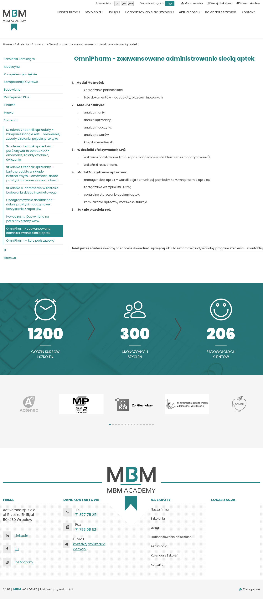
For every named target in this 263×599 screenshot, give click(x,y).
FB (17, 548)
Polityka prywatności (56, 589)
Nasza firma (67, 12)
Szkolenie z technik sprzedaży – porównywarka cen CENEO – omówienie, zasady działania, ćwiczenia (30, 153)
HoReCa (10, 258)
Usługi (113, 12)
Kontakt (248, 12)
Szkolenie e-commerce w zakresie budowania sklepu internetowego (32, 190)
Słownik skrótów (249, 3)
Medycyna (12, 66)
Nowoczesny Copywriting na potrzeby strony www (27, 218)
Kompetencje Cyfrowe (21, 82)
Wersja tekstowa (221, 3)
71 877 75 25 (85, 514)
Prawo (8, 112)
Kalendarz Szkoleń (220, 12)
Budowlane (12, 89)
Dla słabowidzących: (155, 3)
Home (7, 44)
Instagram (24, 562)
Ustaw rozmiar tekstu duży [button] (131, 3)
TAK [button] (169, 4)
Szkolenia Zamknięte (19, 59)
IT (5, 250)
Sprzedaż (39, 44)
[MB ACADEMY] (14, 20)
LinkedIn (21, 535)
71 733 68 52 (85, 529)
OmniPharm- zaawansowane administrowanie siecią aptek (93, 44)
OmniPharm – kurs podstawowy (30, 240)
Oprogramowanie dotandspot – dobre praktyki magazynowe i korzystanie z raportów (30, 204)
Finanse (9, 105)
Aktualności (189, 12)
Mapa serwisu (193, 3)
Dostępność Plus (16, 97)
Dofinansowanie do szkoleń (148, 12)
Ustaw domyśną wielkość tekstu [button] (117, 3)
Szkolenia (93, 12)
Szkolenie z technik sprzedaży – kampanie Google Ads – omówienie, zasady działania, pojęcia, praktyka (33, 134)
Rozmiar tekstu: (105, 3)
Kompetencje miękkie (20, 74)
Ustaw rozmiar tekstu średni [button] (124, 3)
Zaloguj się (249, 589)
